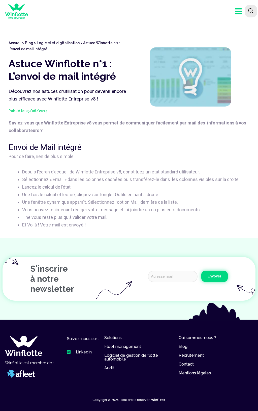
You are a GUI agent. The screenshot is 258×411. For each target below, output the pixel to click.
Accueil (15, 43)
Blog (29, 43)
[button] (23, 346)
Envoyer (214, 276)
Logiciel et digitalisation (58, 43)
